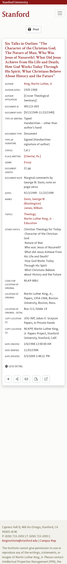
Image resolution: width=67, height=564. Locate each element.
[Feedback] (26, 379)
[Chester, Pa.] (32, 156)
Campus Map (48, 541)
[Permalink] (46, 379)
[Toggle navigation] (60, 13)
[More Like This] (36, 379)
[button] (17, 379)
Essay (27, 162)
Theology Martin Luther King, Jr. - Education (39, 218)
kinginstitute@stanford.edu (20, 541)
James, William (33, 208)
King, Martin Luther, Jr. (38, 84)
